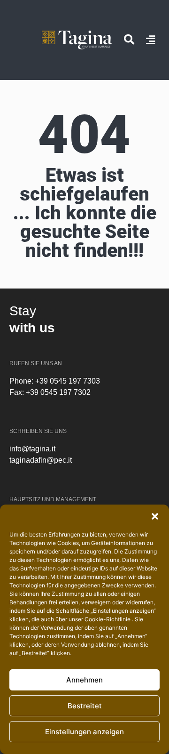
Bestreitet (85, 705)
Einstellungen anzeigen (84, 731)
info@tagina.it (32, 449)
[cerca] (129, 39)
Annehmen (84, 679)
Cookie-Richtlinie (108, 619)
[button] (155, 516)
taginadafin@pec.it (40, 460)
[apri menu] (150, 40)
